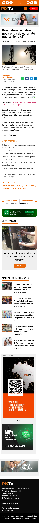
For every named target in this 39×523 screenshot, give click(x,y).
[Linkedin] (35, 2)
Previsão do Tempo (10, 188)
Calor (4, 186)
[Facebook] (7, 2)
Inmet (33, 186)
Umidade (22, 188)
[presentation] (5, 243)
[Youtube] (3, 2)
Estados (26, 186)
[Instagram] (11, 2)
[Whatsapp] (31, 2)
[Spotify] (28, 2)
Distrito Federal (15, 186)
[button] (19, 2)
